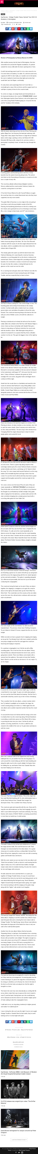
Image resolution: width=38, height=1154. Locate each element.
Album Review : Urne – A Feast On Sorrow (19, 1036)
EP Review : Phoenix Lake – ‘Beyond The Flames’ (19, 1028)
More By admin (18, 1044)
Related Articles (18, 1042)
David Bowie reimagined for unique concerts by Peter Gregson (18, 1131)
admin (3, 22)
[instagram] (22, 1152)
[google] (12, 28)
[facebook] (6, 28)
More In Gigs (18, 1047)
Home (2, 10)
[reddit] (15, 28)
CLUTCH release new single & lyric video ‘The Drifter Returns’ (18, 1102)
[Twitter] (19, 1152)
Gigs (7, 10)
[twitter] (9, 28)
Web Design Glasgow (24, 1150)
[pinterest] (19, 28)
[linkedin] (22, 28)
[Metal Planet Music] (19, 2)
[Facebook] (15, 1152)
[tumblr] (25, 28)
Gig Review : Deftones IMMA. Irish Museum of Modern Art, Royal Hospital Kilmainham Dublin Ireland (19, 1073)
